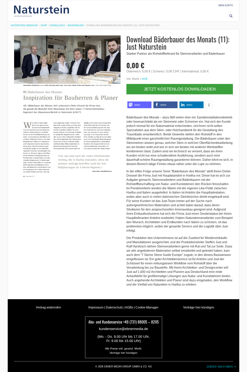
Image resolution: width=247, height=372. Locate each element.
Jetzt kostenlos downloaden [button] (180, 89)
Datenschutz (114, 307)
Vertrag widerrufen (48, 307)
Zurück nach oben (220, 366)
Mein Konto (225, 5)
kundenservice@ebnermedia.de (123, 329)
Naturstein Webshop (24, 25)
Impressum (95, 307)
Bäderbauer (76, 25)
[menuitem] (225, 5)
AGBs (129, 307)
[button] (231, 15)
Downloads (57, 25)
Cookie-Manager (146, 307)
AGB (144, 78)
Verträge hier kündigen (198, 307)
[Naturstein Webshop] (42, 10)
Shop (44, 25)
